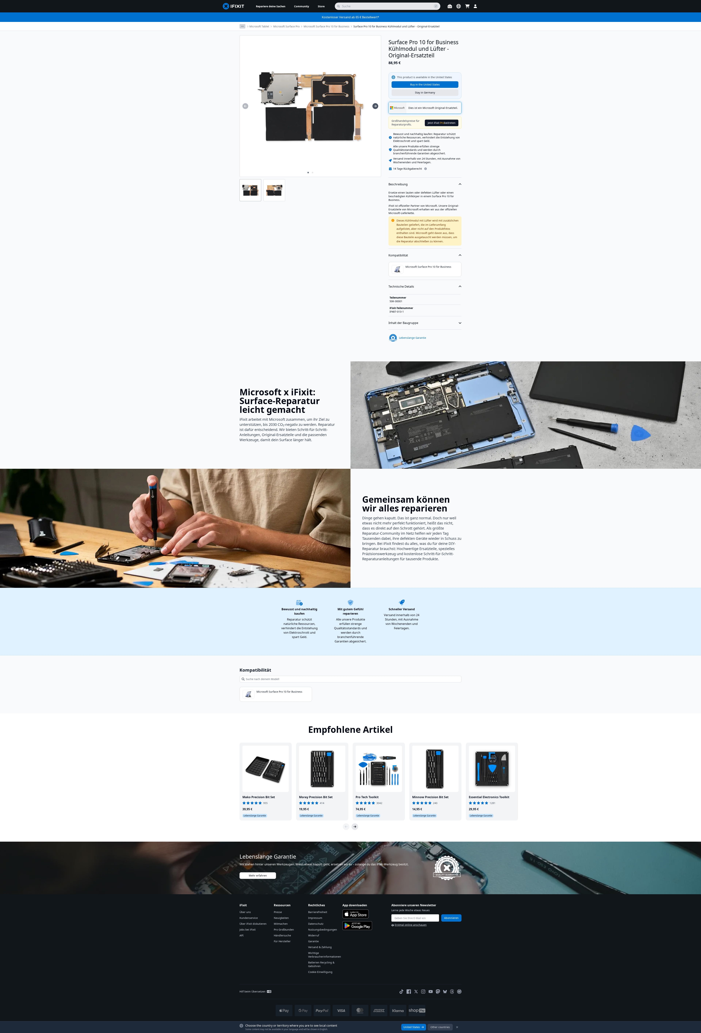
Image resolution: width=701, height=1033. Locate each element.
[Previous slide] (346, 826)
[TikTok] (401, 991)
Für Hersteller (282, 941)
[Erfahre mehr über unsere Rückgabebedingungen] (425, 169)
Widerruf (313, 935)
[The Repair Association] (459, 991)
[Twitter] (416, 991)
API (242, 935)
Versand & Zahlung (320, 947)
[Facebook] (409, 991)
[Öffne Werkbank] (449, 6)
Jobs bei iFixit (248, 929)
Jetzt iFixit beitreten (441, 123)
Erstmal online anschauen (411, 925)
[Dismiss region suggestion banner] (457, 1027)
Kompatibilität (398, 255)
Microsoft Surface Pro (286, 26)
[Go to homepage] (235, 6)
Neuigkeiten (281, 918)
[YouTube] (430, 991)
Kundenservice (249, 918)
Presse (278, 912)
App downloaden (354, 905)
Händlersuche (282, 935)
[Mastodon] (438, 991)
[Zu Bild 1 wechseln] (308, 172)
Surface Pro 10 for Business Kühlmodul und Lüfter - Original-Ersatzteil (396, 26)
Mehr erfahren (258, 875)
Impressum (315, 918)
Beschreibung (398, 184)
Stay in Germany (425, 92)
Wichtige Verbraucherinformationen (324, 954)
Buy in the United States (425, 84)
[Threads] (452, 991)
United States (411, 1027)
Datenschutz (315, 923)
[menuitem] (271, 6)
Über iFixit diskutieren (253, 923)
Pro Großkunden (284, 929)
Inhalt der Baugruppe (403, 323)
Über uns (245, 912)
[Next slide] (355, 826)
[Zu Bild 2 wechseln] (312, 172)
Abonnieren (451, 918)
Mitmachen (281, 923)
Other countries (440, 1027)
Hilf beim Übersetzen (252, 991)
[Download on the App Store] (355, 914)
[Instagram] (423, 991)
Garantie (313, 941)
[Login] (475, 6)
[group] (245, 106)
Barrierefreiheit (317, 912)
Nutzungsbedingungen (322, 929)
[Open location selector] (458, 6)
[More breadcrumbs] (242, 26)
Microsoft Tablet (259, 26)
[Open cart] (467, 6)
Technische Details (401, 286)
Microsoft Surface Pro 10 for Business (326, 26)
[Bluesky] (445, 992)
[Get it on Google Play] (357, 925)
